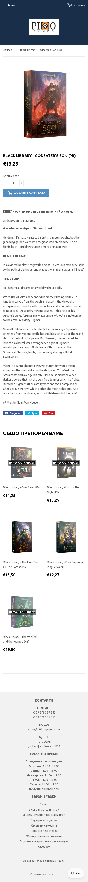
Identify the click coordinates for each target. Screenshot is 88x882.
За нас (44, 804)
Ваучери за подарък (44, 820)
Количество (11, 176)
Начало (7, 49)
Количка (79, 5)
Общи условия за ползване (44, 836)
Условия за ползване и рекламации (42, 860)
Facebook (44, 846)
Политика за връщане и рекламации (44, 841)
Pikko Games (47, 874)
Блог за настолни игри (44, 809)
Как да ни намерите (44, 825)
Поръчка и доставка (44, 830)
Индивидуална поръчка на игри (44, 814)
